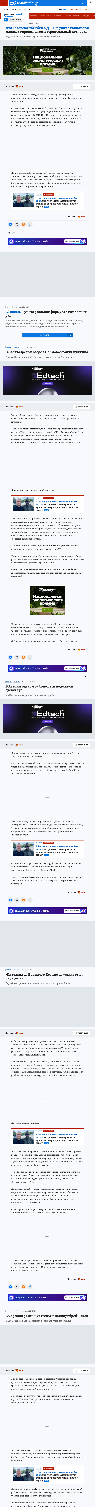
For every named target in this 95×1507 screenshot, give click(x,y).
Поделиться (83, 86)
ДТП (14, 233)
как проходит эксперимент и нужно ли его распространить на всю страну (57, 202)
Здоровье (9, 307)
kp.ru (21, 86)
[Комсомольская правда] (21, 3)
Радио (63, 9)
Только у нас (46, 16)
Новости (33, 16)
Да (5, 20)
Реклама (74, 9)
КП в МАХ (86, 16)
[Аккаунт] (91, 3)
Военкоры (58, 16)
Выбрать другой (15, 20)
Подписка (87, 9)
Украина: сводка (72, 16)
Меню (4, 3)
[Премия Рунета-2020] (35, 3)
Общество (39, 194)
